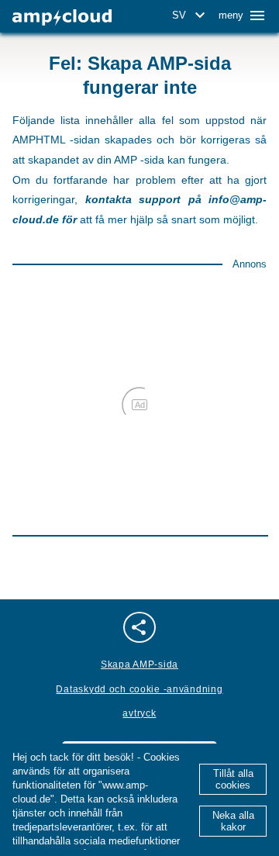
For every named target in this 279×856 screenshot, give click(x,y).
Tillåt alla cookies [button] (233, 779)
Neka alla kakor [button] (233, 821)
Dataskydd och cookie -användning (139, 689)
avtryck (139, 713)
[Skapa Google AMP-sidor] (62, 17)
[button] (191, 15)
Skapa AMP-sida (139, 664)
